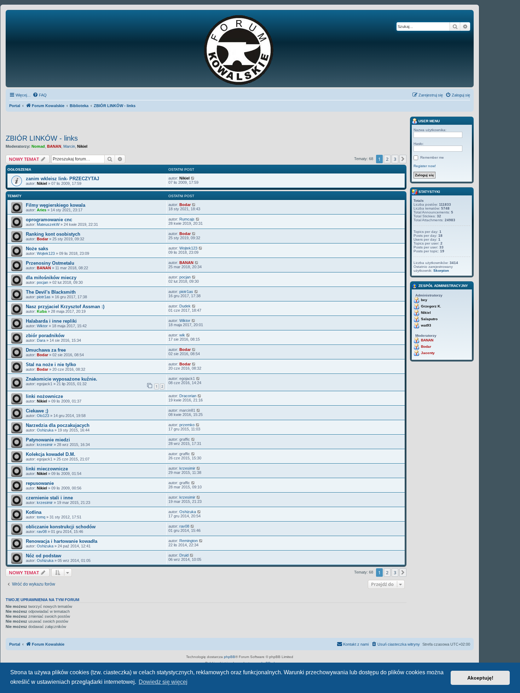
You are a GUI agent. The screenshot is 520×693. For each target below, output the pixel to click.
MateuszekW (48, 224)
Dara (41, 340)
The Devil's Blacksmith (51, 292)
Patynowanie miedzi (48, 439)
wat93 (426, 325)
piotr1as (44, 297)
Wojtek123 (46, 253)
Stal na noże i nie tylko (51, 364)
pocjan (42, 282)
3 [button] (395, 159)
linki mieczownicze (47, 468)
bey (424, 300)
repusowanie (40, 483)
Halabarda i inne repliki (51, 321)
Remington (188, 541)
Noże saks (37, 248)
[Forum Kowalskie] (249, 49)
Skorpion (441, 270)
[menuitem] (40, 95)
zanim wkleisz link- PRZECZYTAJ (62, 178)
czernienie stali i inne (49, 497)
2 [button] (387, 159)
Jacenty (428, 353)
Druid (184, 555)
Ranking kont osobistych (53, 234)
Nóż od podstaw (43, 555)
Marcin (69, 146)
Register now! (425, 166)
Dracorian (187, 396)
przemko (187, 425)
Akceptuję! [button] (480, 678)
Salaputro (429, 319)
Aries (41, 210)
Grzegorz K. (431, 306)
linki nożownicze (44, 396)
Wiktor (42, 326)
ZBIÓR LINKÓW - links (42, 138)
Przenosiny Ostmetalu (50, 263)
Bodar (185, 204)
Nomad (38, 146)
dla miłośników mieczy (51, 277)
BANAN (54, 146)
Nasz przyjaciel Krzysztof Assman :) (65, 306)
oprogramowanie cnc (49, 219)
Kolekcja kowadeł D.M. (50, 454)
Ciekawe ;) (37, 410)
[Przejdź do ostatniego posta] (193, 178)
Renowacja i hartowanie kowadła (61, 541)
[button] (402, 159)
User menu (428, 121)
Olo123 (43, 415)
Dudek (185, 306)
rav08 (42, 531)
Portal (14, 106)
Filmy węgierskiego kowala (55, 205)
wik (182, 335)
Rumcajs (187, 219)
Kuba (42, 311)
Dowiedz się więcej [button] (163, 682)
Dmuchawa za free (46, 350)
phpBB (229, 657)
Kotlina (33, 512)
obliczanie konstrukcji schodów (61, 526)
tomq (41, 517)
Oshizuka (45, 430)
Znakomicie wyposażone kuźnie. (61, 379)
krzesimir (45, 444)
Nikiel (82, 146)
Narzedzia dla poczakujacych (57, 425)
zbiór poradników (45, 335)
